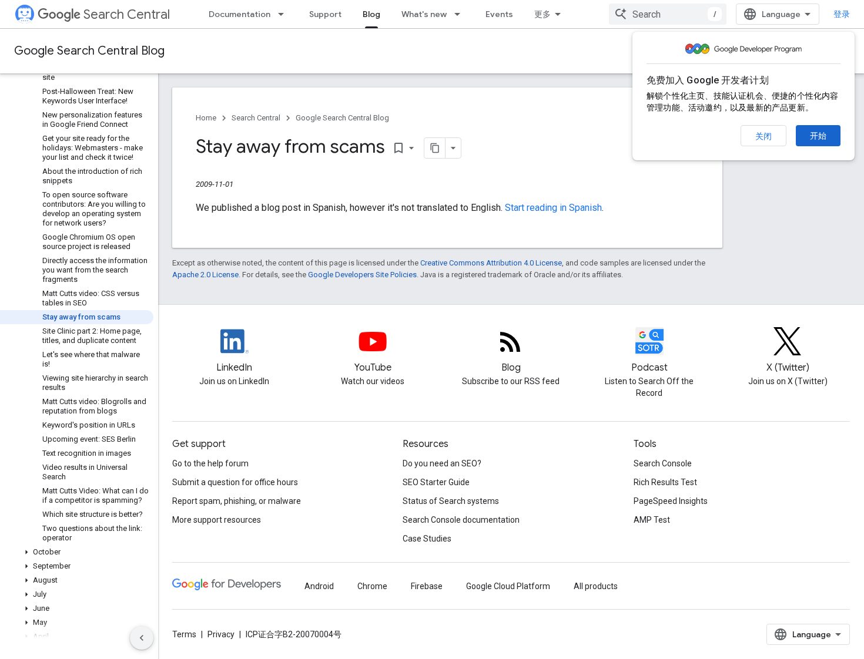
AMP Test (652, 519)
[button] (76, 552)
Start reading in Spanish (553, 207)
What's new (424, 14)
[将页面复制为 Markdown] (435, 148)
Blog (371, 14)
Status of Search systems (451, 501)
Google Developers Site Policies (362, 274)
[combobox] (667, 14)
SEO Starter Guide (436, 482)
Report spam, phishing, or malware (236, 501)
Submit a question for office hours (235, 482)
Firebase (427, 586)
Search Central (126, 14)
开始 (818, 135)
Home (206, 117)
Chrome (372, 586)
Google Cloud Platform (508, 586)
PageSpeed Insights (671, 501)
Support (325, 14)
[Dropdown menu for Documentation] (284, 14)
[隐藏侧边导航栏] (141, 638)
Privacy (221, 634)
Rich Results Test (665, 482)
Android (319, 586)
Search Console (663, 463)
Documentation (239, 14)
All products (596, 586)
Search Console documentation (461, 519)
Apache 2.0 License (205, 274)
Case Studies (427, 538)
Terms (184, 634)
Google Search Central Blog (89, 50)
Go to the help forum (210, 463)
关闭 (763, 136)
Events (499, 14)
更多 (542, 14)
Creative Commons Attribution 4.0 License (491, 262)
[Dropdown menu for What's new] (461, 14)
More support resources (216, 519)
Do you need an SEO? (442, 463)
